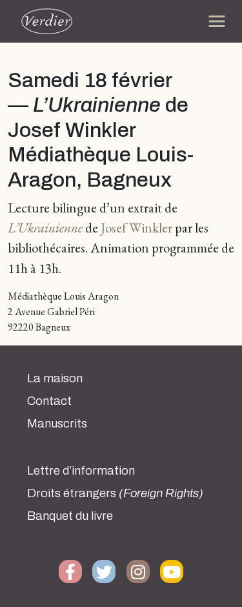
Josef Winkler (136, 227)
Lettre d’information (81, 470)
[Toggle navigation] (216, 21)
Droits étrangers (115, 493)
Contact (49, 401)
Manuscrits (57, 423)
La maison (55, 378)
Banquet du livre (70, 515)
